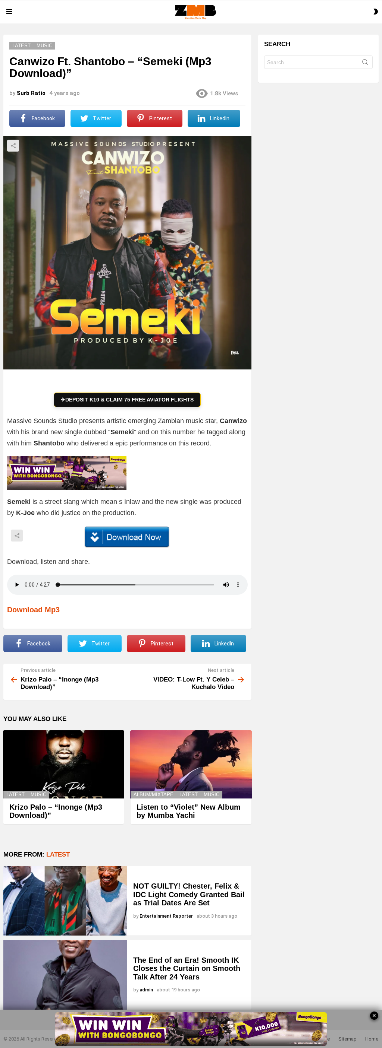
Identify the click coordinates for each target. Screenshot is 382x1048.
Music (38, 794)
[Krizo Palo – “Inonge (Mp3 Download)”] (63, 764)
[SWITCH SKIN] (376, 12)
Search (365, 63)
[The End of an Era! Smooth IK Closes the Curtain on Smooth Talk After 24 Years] (65, 975)
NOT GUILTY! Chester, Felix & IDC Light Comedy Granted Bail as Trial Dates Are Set (189, 894)
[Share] (127, 537)
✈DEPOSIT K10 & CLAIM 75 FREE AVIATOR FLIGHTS (127, 400)
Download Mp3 (33, 610)
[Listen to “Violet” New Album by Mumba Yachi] (190, 764)
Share (13, 146)
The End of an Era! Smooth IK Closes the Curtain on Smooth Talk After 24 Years (186, 968)
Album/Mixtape (153, 794)
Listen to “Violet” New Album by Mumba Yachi (189, 811)
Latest (15, 794)
